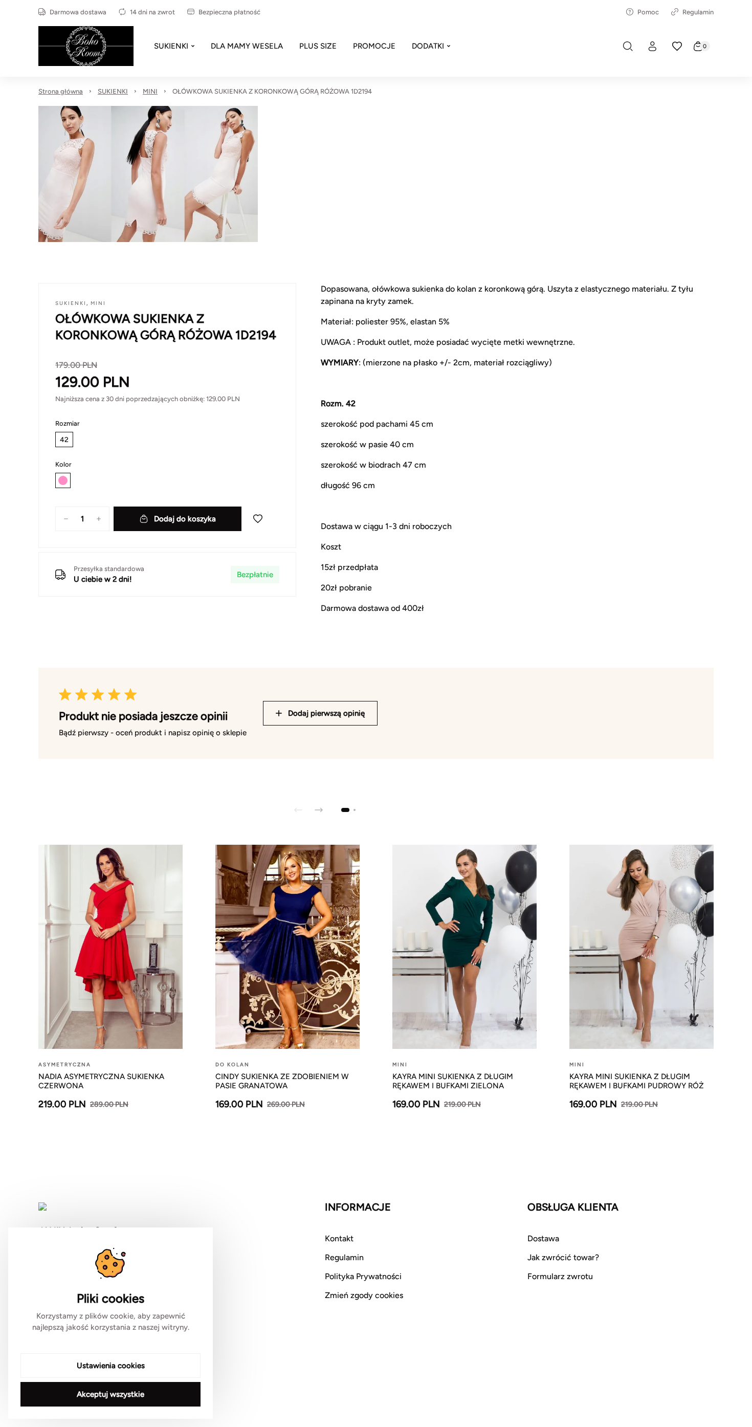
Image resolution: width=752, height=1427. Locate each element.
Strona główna (60, 91)
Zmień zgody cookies (364, 1295)
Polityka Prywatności (363, 1276)
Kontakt (339, 1238)
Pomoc (648, 12)
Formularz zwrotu (560, 1276)
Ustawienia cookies (111, 1365)
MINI (150, 91)
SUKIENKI (113, 91)
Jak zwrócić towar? (563, 1257)
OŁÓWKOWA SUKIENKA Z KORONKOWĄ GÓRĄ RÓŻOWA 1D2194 (272, 91)
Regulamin (698, 12)
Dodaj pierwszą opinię (326, 713)
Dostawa (543, 1238)
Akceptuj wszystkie (110, 1394)
